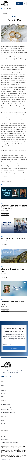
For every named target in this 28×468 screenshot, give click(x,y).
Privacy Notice (4, 439)
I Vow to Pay (8, 8)
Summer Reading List (6, 426)
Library (3, 423)
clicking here (4, 153)
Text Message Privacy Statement (9, 442)
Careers (3, 390)
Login (2, 396)
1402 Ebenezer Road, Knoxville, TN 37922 (10, 463)
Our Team (3, 388)
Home (2, 385)
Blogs (4, 8)
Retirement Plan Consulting (8, 412)
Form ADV (3, 437)
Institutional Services (6, 409)
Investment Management (7, 407)
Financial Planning (5, 404)
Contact (3, 393)
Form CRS (3, 434)
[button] (25, 3)
